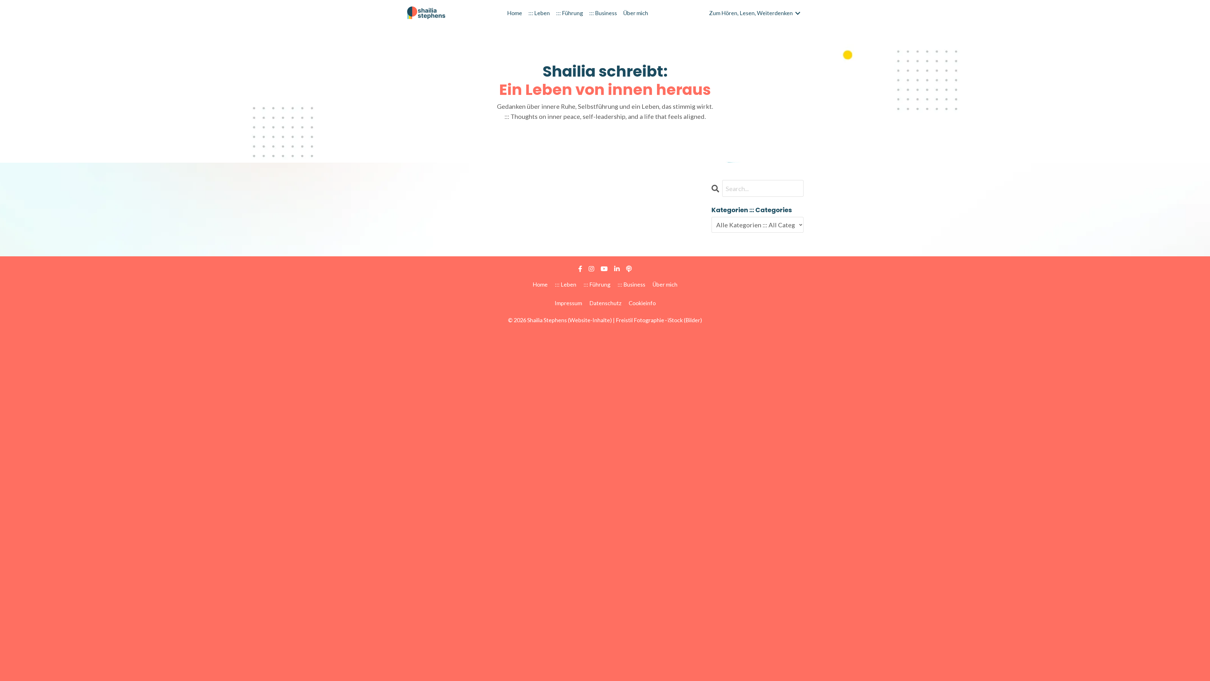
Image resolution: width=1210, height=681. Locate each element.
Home (514, 12)
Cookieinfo (642, 303)
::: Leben (539, 12)
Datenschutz (605, 303)
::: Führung (569, 12)
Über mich (635, 12)
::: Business (603, 12)
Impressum (568, 303)
